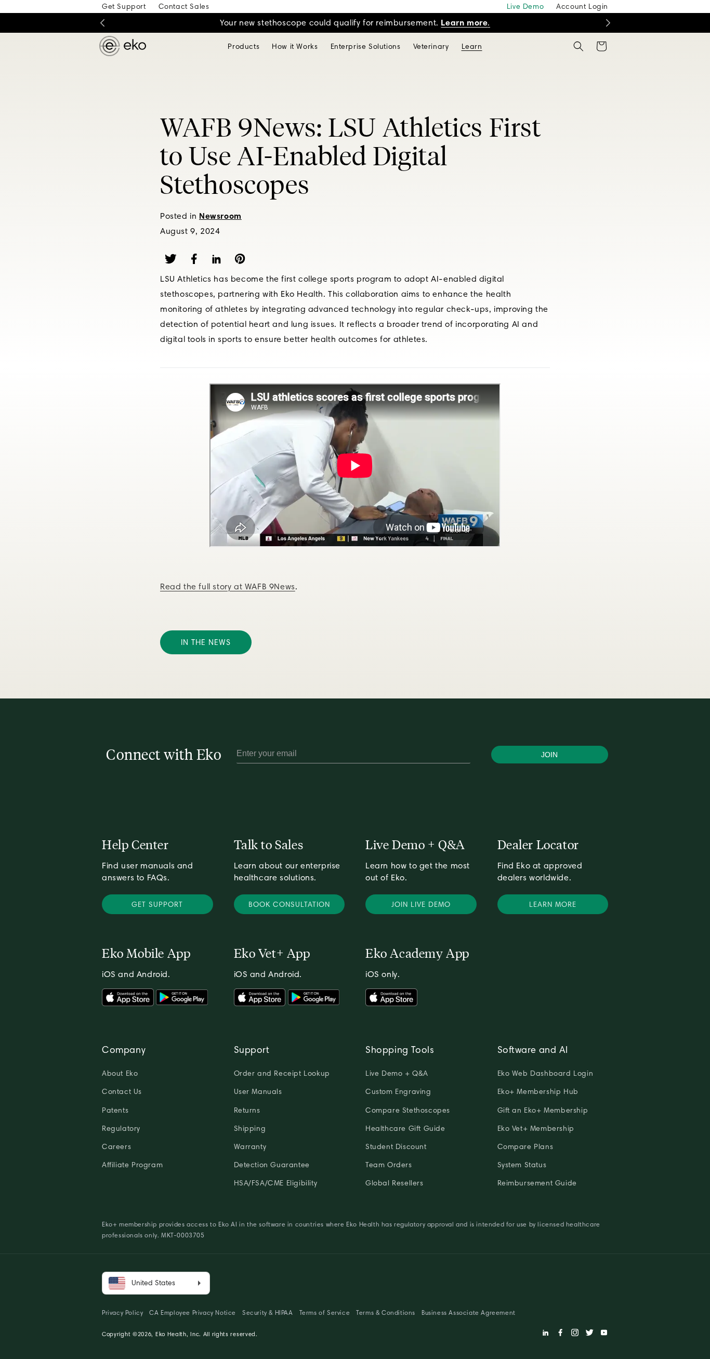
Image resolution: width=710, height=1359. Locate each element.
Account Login (582, 6)
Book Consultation (289, 904)
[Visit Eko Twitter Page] (589, 1334)
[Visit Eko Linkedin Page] (546, 1334)
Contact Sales (184, 6)
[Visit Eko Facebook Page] (560, 1334)
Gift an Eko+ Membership (542, 1110)
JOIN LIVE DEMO (421, 904)
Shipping (250, 1128)
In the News (206, 642)
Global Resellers (394, 1183)
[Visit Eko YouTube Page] (604, 1334)
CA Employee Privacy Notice (192, 1312)
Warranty (250, 1146)
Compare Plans (525, 1146)
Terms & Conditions (385, 1312)
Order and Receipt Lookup (282, 1073)
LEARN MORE (552, 904)
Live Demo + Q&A (396, 1073)
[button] (243, 46)
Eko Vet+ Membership (535, 1128)
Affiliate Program (132, 1164)
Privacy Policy (122, 1312)
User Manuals (258, 1091)
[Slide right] (607, 23)
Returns (247, 1110)
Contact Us (122, 1091)
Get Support (124, 6)
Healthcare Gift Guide (405, 1128)
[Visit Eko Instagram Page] (575, 1334)
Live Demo (525, 6)
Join (549, 754)
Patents (115, 1110)
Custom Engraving (398, 1091)
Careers (116, 1146)
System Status (522, 1164)
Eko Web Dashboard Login (545, 1073)
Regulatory (121, 1128)
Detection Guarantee (272, 1164)
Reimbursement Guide (537, 1183)
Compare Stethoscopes (407, 1110)
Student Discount (396, 1146)
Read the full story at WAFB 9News (227, 586)
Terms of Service (324, 1312)
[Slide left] (102, 23)
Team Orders (388, 1164)
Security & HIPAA (267, 1312)
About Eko (120, 1073)
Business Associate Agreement (469, 1312)
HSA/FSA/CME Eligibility (276, 1183)
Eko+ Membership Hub (537, 1091)
